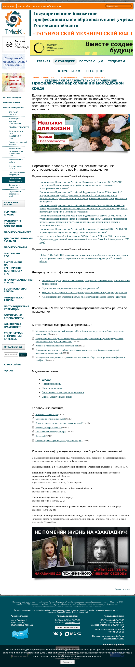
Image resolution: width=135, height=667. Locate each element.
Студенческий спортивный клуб (15, 193)
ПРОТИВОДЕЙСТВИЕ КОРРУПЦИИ (14, 308)
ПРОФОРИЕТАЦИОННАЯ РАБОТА (14, 281)
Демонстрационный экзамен (17, 143)
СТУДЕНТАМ (116, 61)
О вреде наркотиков (52, 388)
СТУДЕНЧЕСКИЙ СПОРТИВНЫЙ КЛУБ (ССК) (13, 336)
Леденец (46, 379)
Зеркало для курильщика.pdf (49, 427)
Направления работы (13, 107)
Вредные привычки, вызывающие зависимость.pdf (59, 423)
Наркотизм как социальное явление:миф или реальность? (70, 288)
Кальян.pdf (41, 435)
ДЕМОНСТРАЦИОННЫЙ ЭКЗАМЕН (14, 240)
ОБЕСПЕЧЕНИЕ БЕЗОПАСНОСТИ (14, 317)
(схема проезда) (25, 625)
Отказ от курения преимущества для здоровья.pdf (58, 440)
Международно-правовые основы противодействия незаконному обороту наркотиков (84, 292)
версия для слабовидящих (47, 6)
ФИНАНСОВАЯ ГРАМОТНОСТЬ (13, 325)
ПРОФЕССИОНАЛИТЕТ (17, 127)
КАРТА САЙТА (12, 364)
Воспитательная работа (16, 161)
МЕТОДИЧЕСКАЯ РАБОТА (14, 299)
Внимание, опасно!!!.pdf (47, 414)
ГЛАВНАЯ (44, 61)
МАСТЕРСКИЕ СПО (12, 255)
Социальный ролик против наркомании (63, 392)
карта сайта (24, 6)
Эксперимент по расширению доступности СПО (16, 152)
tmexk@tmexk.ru (72, 622)
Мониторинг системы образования (15, 120)
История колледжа (12, 97)
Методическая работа (15, 167)
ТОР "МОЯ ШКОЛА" (13, 113)
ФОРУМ (8, 370)
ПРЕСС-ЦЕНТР (94, 71)
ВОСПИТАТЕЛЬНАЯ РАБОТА (14, 290)
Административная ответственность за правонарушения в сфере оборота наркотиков (84, 296)
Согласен (67, 662)
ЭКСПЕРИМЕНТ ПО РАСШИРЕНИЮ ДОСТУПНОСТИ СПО (13, 268)
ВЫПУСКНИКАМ (69, 71)
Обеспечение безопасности (15, 180)
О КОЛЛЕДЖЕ (65, 61)
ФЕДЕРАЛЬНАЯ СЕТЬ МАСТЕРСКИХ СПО (16, 134)
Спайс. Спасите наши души (57, 396)
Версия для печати (122, 589)
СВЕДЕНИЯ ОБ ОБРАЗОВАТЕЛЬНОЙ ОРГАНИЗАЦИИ (81, 80)
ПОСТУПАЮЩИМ (91, 61)
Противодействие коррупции (17, 173)
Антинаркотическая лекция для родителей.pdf (57, 345)
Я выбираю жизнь (51, 383)
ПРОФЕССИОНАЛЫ (14, 247)
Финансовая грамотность (15, 186)
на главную (9, 6)
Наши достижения (11, 102)
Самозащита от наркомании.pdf (50, 418)
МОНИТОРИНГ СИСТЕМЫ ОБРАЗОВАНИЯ (13, 223)
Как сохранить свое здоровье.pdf (51, 431)
